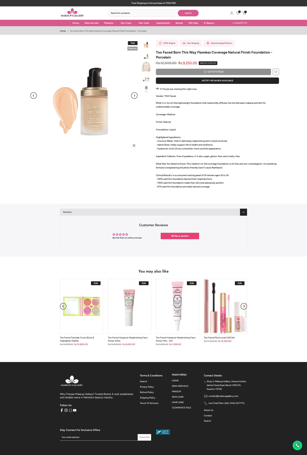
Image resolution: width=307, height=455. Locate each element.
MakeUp (108, 23)
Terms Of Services (149, 403)
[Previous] (33, 95)
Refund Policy (147, 392)
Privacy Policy (147, 387)
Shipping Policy (147, 397)
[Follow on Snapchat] (70, 410)
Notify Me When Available (217, 80)
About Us (208, 410)
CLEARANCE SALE (181, 407)
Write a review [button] (180, 235)
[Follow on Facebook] (61, 410)
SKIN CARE (178, 397)
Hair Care (144, 23)
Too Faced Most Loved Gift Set (219, 337)
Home (75, 23)
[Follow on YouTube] (74, 410)
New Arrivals (91, 23)
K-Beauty (209, 23)
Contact (208, 415)
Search (143, 381)
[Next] (134, 95)
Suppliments (163, 23)
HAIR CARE (178, 402)
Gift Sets (193, 23)
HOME (175, 380)
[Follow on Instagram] (66, 410)
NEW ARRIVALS (180, 386)
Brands (179, 23)
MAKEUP (176, 391)
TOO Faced (170, 96)
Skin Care (126, 23)
